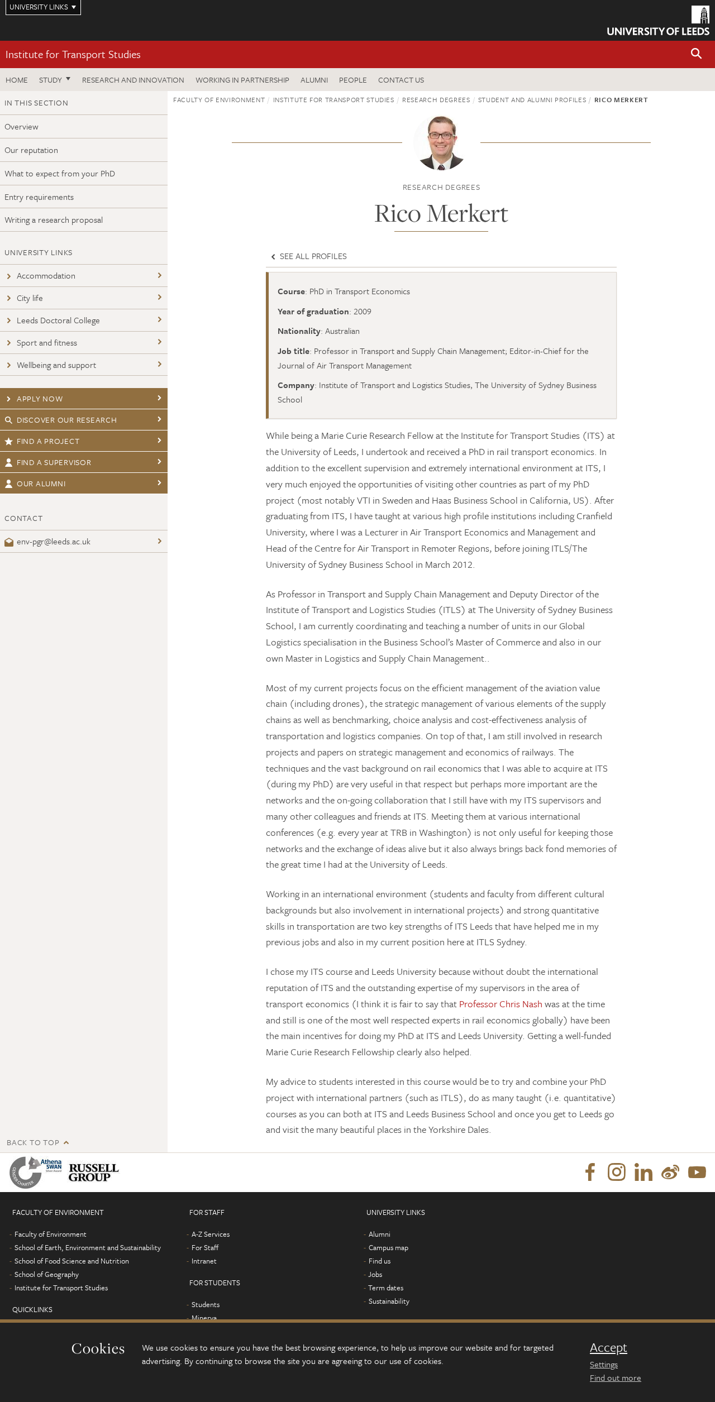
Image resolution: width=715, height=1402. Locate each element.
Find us (379, 1260)
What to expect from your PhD (59, 173)
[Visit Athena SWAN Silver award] (38, 1172)
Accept (608, 1347)
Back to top (33, 1142)
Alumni (314, 79)
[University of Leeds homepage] (658, 20)
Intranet (204, 1260)
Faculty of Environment (219, 99)
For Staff (205, 1247)
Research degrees (436, 99)
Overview (21, 126)
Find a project (48, 441)
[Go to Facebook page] (590, 1172)
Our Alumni (41, 483)
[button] (696, 54)
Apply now (40, 398)
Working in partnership (242, 79)
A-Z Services (211, 1234)
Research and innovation (133, 79)
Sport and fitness (47, 342)
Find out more (615, 1377)
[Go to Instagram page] (617, 1172)
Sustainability (389, 1301)
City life (30, 297)
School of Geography (47, 1274)
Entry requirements (39, 196)
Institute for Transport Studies (73, 53)
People (353, 79)
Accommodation (46, 275)
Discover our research (67, 419)
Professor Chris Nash (500, 1004)
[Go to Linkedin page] (643, 1172)
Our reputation (31, 149)
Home (17, 79)
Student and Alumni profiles (532, 99)
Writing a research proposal (53, 219)
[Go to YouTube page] (697, 1172)
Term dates (385, 1287)
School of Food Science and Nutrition (72, 1260)
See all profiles (312, 256)
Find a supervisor (54, 462)
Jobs (375, 1274)
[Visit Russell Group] (96, 1172)
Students (206, 1304)
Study (50, 79)
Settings (604, 1364)
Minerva (204, 1317)
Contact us (401, 79)
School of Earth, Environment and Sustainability (88, 1247)
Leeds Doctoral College (58, 320)
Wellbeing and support (56, 364)
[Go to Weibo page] (670, 1172)
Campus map (388, 1247)
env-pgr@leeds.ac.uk (53, 541)
